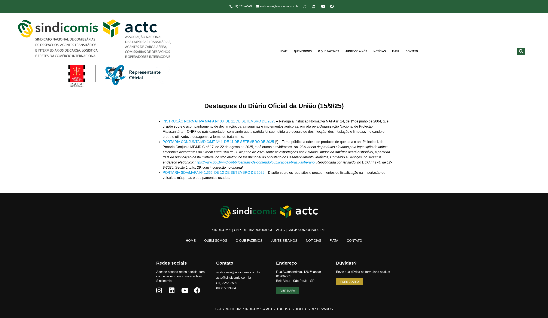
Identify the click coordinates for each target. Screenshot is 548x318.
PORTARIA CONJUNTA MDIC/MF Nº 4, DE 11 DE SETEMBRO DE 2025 (218, 142)
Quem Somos (303, 51)
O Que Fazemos (328, 51)
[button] (521, 51)
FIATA (395, 51)
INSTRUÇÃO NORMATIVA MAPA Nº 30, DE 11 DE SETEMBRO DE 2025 (219, 121)
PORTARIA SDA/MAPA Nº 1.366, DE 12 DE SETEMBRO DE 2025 (213, 172)
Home (283, 51)
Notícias (380, 51)
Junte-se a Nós (356, 51)
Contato (412, 51)
